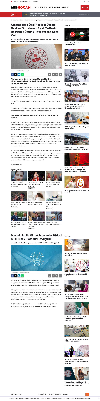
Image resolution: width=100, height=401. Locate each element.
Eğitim (51, 7)
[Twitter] (15, 74)
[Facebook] (12, 74)
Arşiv (30, 1)
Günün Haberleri (23, 1)
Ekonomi (57, 7)
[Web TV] (85, 1)
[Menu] (82, 7)
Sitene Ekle (35, 1)
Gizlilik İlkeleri (58, 394)
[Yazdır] (49, 74)
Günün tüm (84, 14)
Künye (46, 394)
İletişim (51, 394)
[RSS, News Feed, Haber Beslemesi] (87, 394)
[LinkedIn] (18, 74)
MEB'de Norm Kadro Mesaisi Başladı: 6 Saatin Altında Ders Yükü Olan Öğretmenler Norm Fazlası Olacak (47, 14)
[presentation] (16, 14)
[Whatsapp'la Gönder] (22, 74)
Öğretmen (43, 7)
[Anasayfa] (12, 1)
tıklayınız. (88, 398)
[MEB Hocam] (21, 7)
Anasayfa (15, 20)
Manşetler (16, 1)
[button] (53, 74)
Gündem (36, 7)
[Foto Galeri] (88, 1)
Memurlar (64, 7)
